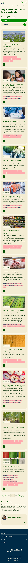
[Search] (24, 24)
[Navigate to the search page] (22, 2)
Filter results (5, 24)
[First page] (2, 495)
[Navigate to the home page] (6, 3)
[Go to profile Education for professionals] (4, 517)
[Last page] (22, 495)
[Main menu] (25, 2)
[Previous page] (5, 495)
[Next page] (19, 495)
